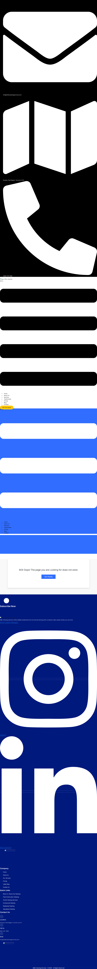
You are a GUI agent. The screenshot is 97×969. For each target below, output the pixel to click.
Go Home (48, 577)
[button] (48, 336)
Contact (6, 404)
